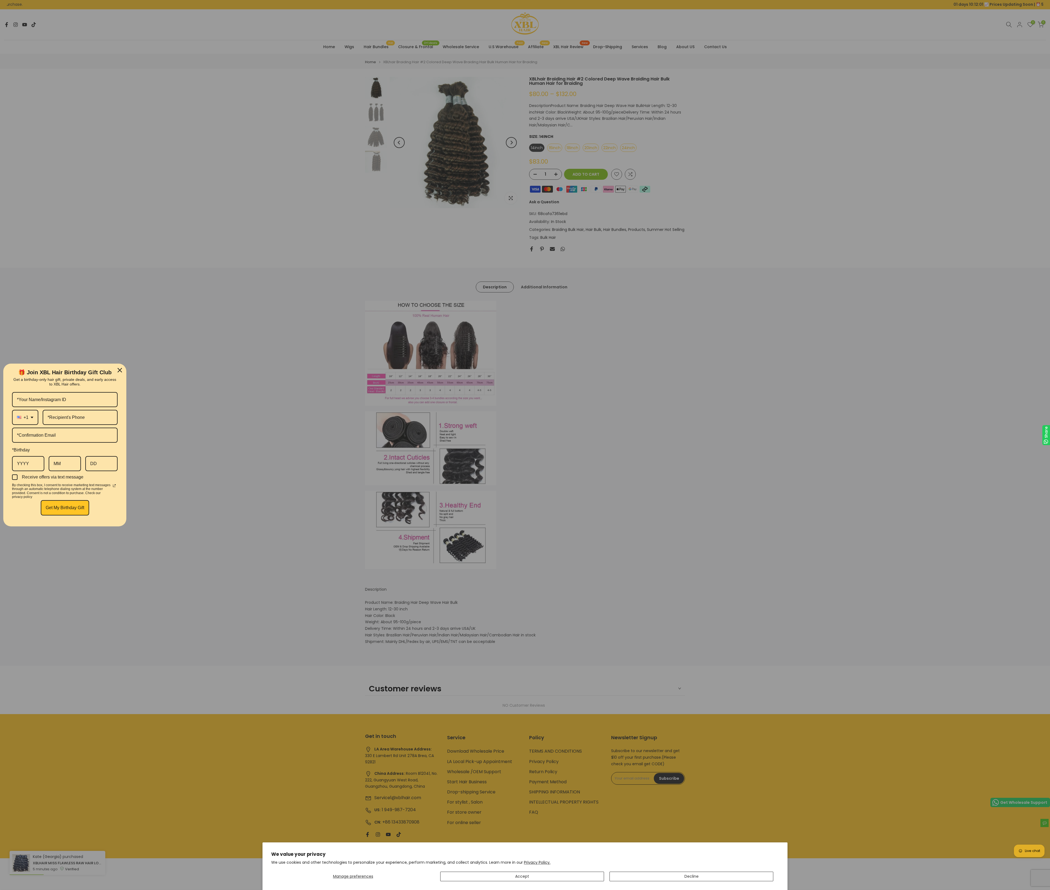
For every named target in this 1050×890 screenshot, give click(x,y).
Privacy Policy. (537, 862)
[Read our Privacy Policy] (114, 485)
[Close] (119, 370)
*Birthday (21, 450)
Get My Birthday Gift (65, 507)
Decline (691, 876)
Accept (522, 876)
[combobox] (25, 417)
